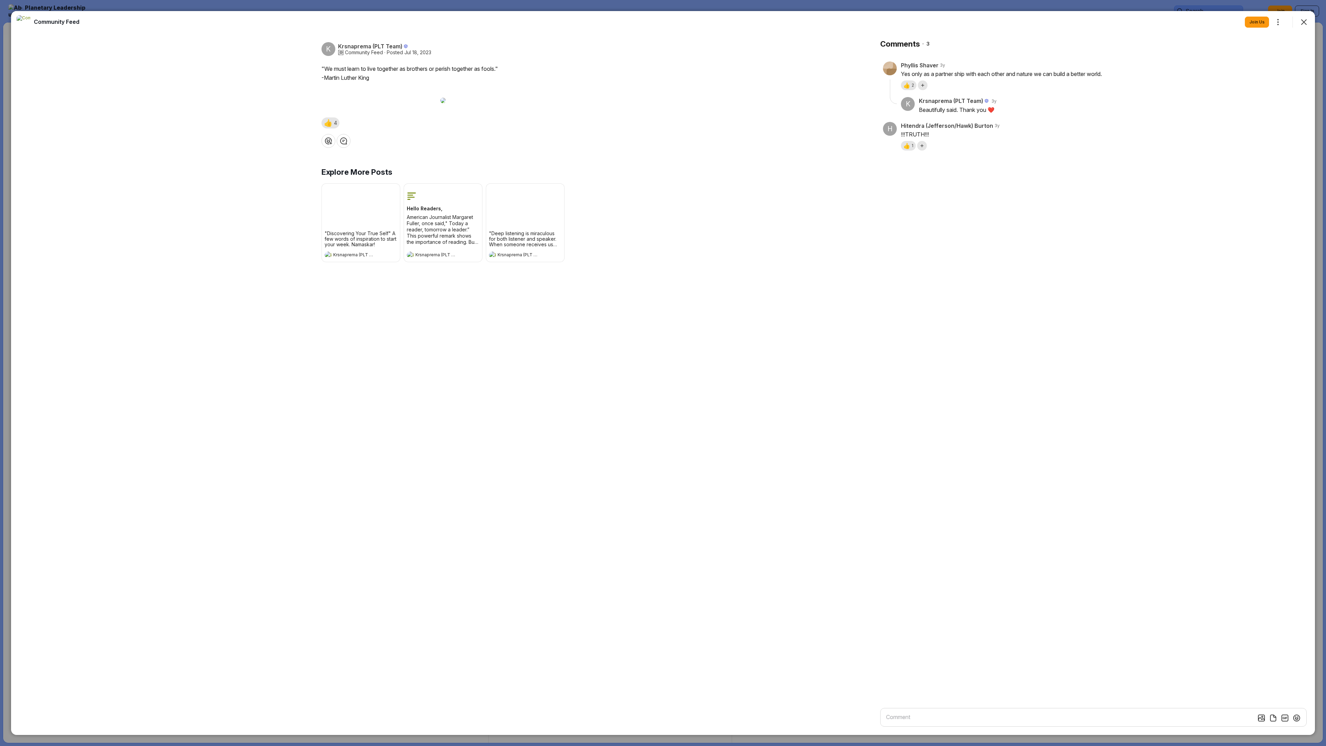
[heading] (354, 255)
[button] (330, 122)
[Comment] (343, 141)
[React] (328, 140)
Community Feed (364, 52)
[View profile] (328, 254)
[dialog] (663, 373)
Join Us (1257, 22)
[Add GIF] (1284, 718)
